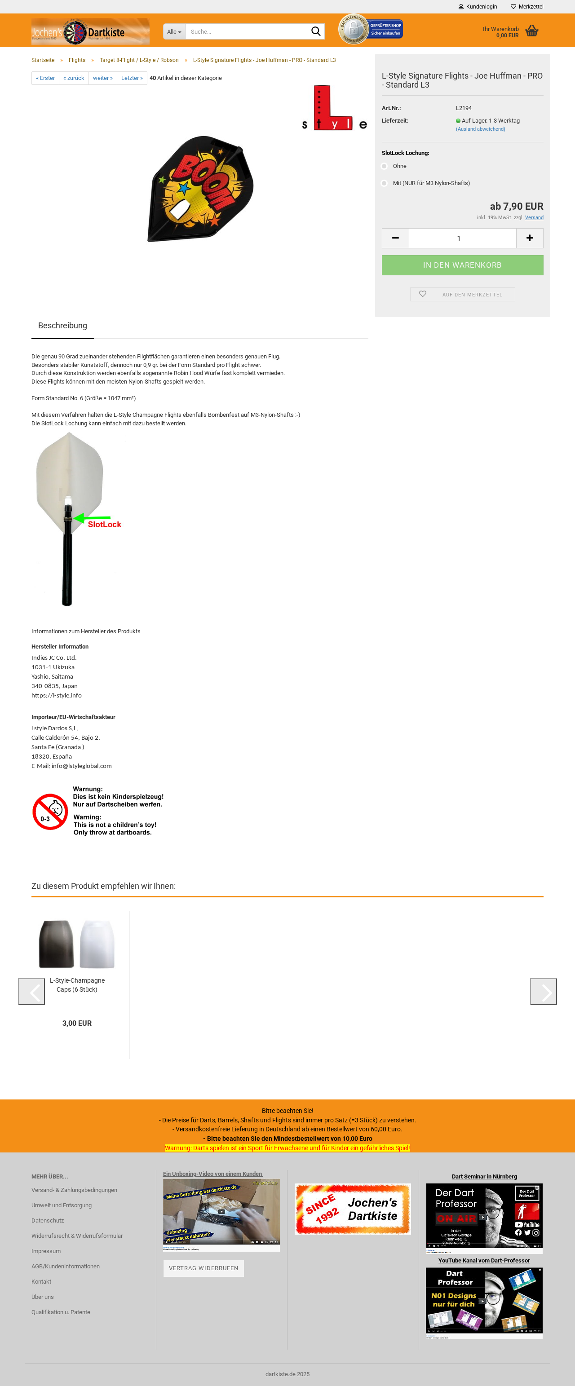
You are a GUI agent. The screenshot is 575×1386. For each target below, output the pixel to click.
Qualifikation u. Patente (60, 1312)
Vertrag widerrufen (204, 1268)
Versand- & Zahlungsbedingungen (74, 1190)
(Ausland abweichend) (480, 129)
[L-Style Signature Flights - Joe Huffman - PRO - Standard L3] (200, 185)
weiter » (103, 78)
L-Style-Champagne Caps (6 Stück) (77, 985)
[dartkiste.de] (90, 31)
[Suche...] (316, 32)
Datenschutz (47, 1220)
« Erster (45, 78)
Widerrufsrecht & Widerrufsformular (77, 1235)
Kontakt (41, 1281)
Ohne (400, 166)
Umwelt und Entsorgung (61, 1205)
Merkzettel (530, 7)
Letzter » (132, 78)
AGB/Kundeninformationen (65, 1266)
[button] (395, 238)
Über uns (42, 1296)
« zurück (73, 78)
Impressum (46, 1251)
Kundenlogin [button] (480, 7)
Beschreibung (62, 325)
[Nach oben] (550, 1372)
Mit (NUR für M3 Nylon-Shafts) (431, 183)
